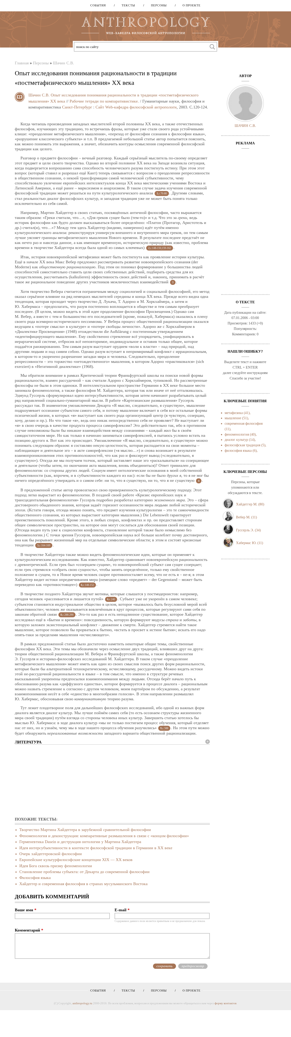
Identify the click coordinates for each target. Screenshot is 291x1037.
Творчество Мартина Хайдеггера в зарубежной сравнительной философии (85, 829)
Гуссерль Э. (245, 530)
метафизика (234, 413)
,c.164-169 (43, 545)
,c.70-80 (162, 193)
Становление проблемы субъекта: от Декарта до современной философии (84, 871)
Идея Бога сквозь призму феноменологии (55, 866)
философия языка (238, 450)
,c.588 (164, 728)
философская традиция (242, 445)
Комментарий (29, 930)
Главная (22, 63)
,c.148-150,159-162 (159, 248)
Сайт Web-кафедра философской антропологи (136, 107)
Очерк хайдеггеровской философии (50, 853)
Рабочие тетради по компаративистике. (104, 101)
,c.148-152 (87, 585)
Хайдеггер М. (246, 504)
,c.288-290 (66, 614)
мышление (233, 418)
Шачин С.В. (63, 63)
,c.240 (111, 599)
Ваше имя (25, 910)
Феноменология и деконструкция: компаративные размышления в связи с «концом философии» (104, 836)
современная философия (244, 423)
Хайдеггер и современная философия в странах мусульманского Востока (83, 883)
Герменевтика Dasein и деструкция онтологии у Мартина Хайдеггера (80, 841)
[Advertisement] (112, 781)
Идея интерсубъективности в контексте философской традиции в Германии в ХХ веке (95, 848)
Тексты (127, 5)
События (98, 5)
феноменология (237, 434)
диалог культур (236, 440)
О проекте (190, 5)
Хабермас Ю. (246, 543)
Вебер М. (243, 517)
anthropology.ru (82, 1003)
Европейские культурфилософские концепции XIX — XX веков (76, 859)
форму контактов (225, 1003)
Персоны (157, 5)
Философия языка (35, 877)
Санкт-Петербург (77, 107)
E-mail (122, 910)
